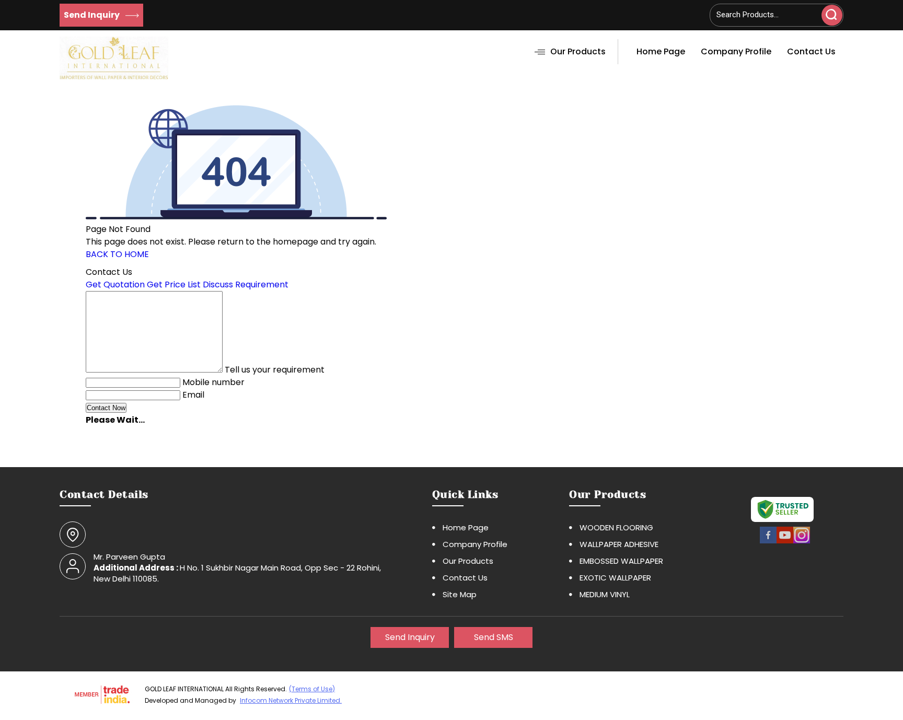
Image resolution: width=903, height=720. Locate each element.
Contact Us (811, 51)
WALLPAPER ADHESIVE (619, 544)
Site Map (460, 594)
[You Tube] (785, 542)
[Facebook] (768, 542)
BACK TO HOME (117, 254)
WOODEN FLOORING (616, 527)
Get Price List (174, 284)
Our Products (578, 51)
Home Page (660, 51)
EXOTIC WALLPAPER (615, 577)
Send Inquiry (92, 15)
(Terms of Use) (312, 688)
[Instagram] (801, 542)
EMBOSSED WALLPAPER (621, 560)
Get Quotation (115, 284)
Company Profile (736, 51)
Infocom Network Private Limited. (291, 700)
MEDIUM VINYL (605, 594)
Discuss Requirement (245, 284)
